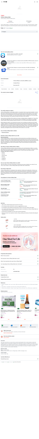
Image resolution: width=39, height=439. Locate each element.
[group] (19, 7)
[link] (5, 1)
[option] (4, 89)
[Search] (34, 2)
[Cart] (37, 2)
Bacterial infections (5, 132)
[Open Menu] (2, 2)
